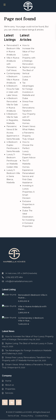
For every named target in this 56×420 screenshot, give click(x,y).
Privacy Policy (27, 416)
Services (9, 393)
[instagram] (18, 402)
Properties (10, 389)
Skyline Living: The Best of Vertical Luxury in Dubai (29, 73)
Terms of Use (13, 416)
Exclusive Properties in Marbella (28, 204)
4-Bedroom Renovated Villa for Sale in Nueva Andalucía (12, 104)
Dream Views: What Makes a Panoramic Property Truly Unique (28, 132)
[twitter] (5, 402)
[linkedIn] (12, 402)
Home (8, 381)
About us (9, 385)
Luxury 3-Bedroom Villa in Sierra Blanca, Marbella (13, 176)
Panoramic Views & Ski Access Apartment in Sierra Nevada (13, 132)
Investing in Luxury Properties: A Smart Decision (28, 191)
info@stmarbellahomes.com (19, 281)
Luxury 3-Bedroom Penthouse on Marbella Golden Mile (12, 160)
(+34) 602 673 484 (14, 277)
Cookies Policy (41, 416)
